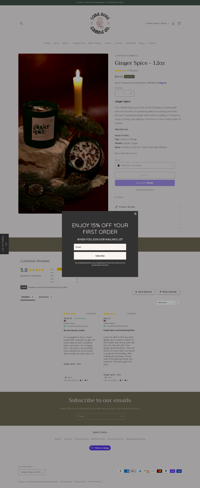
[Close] (135, 213)
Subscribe (100, 255)
